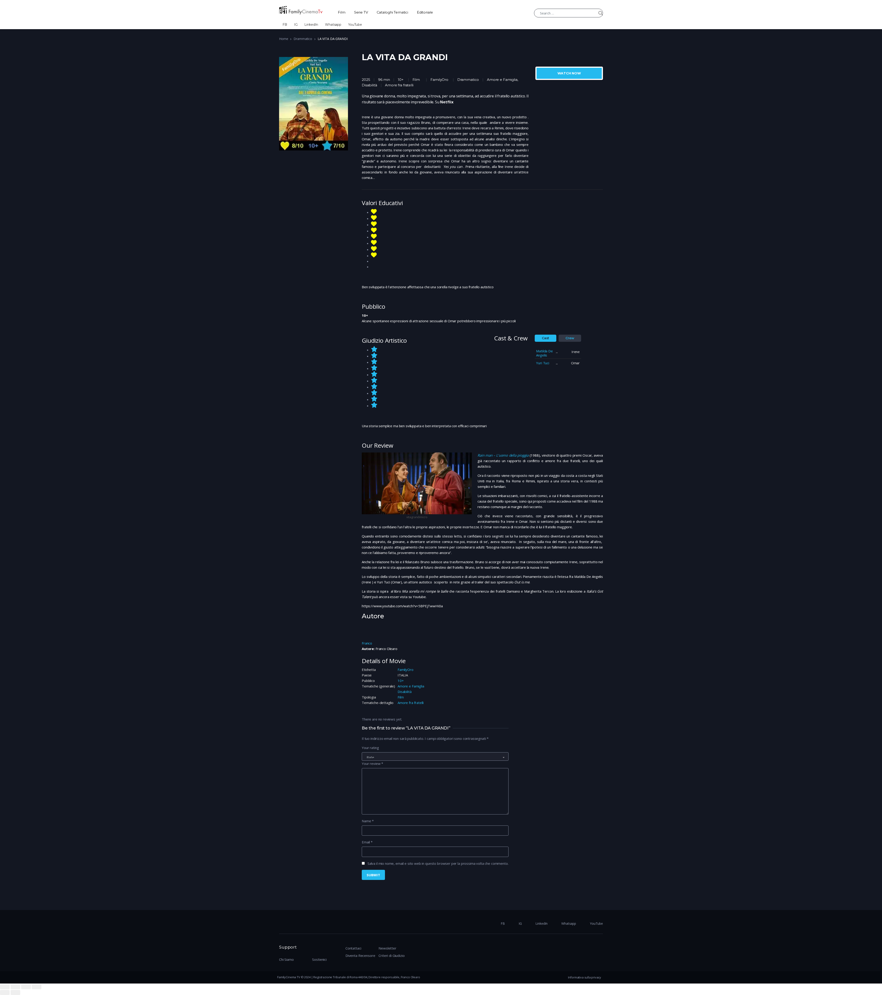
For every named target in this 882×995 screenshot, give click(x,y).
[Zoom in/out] (36, 986)
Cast (545, 338)
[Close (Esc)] (5, 986)
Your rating (370, 747)
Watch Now (569, 73)
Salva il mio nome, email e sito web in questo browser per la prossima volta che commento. (438, 863)
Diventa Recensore (360, 955)
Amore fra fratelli (411, 702)
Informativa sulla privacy (584, 977)
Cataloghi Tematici (392, 12)
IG (296, 25)
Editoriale (425, 12)
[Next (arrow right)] (15, 992)
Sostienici (319, 959)
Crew (569, 338)
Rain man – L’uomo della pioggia (503, 455)
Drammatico (303, 39)
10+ (401, 680)
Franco (367, 643)
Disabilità (405, 691)
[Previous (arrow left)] (5, 992)
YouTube (355, 25)
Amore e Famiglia (411, 686)
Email (367, 842)
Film (341, 12)
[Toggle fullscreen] (26, 986)
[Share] (15, 986)
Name (368, 821)
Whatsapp (333, 25)
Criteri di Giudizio (391, 955)
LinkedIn (311, 25)
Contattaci (353, 948)
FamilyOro (439, 79)
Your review (372, 763)
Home (283, 39)
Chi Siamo (286, 959)
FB (285, 25)
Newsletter (387, 948)
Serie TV (361, 12)
